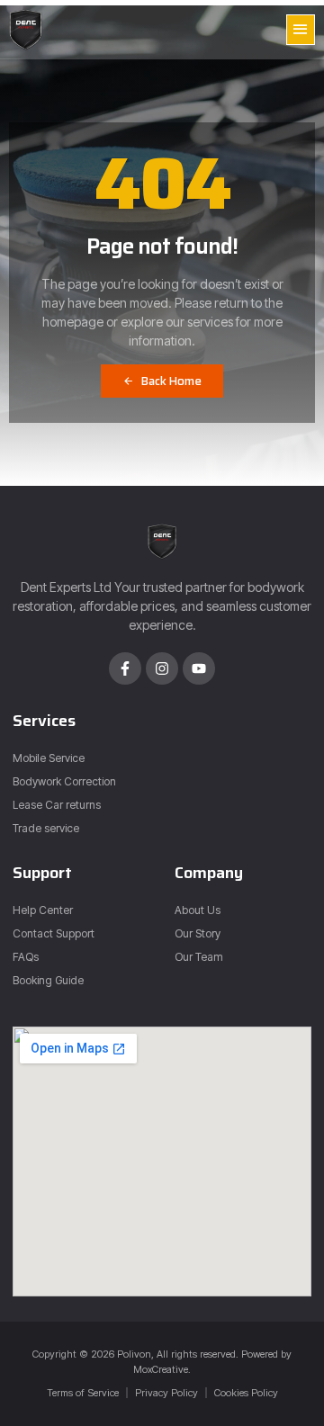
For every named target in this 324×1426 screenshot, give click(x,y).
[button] (300, 29)
